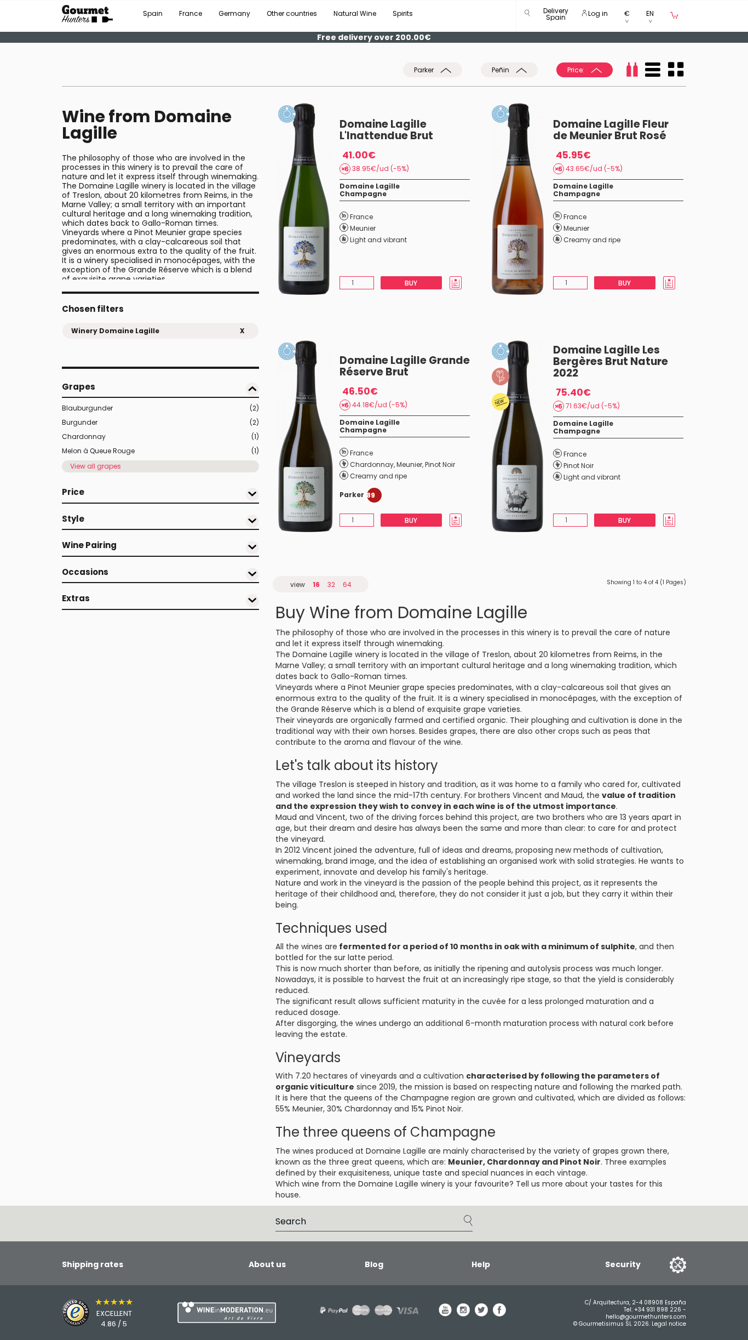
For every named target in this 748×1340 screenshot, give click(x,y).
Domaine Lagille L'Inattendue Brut (386, 130)
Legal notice (669, 1324)
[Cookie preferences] (664, 1264)
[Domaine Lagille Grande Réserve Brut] (309, 436)
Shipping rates (92, 1264)
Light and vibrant (378, 239)
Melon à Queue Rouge (160, 450)
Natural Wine (354, 13)
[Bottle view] (631, 69)
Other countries (292, 13)
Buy (411, 283)
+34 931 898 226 (657, 1309)
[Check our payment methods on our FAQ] (365, 1310)
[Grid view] (675, 69)
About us (267, 1264)
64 (347, 584)
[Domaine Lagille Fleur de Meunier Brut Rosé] (522, 199)
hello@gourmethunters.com (646, 1317)
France (190, 13)
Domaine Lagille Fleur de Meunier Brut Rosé (611, 130)
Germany (234, 13)
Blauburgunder (160, 408)
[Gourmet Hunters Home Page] (87, 14)
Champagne (363, 193)
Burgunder (160, 422)
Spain (153, 13)
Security (623, 1264)
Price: (576, 70)
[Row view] (652, 69)
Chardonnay (160, 436)
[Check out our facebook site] (499, 1313)
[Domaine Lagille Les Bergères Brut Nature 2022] (522, 436)
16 (316, 584)
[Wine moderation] (225, 1312)
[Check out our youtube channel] (445, 1313)
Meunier (363, 228)
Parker (424, 70)
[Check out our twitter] (481, 1313)
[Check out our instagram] (463, 1313)
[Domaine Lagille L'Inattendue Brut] (309, 199)
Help (480, 1264)
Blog (374, 1264)
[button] (556, 16)
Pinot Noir (440, 464)
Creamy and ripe (591, 239)
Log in (597, 13)
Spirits (403, 13)
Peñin (501, 70)
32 (331, 584)
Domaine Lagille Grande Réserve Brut (405, 366)
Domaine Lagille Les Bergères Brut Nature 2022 (610, 361)
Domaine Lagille (370, 186)
